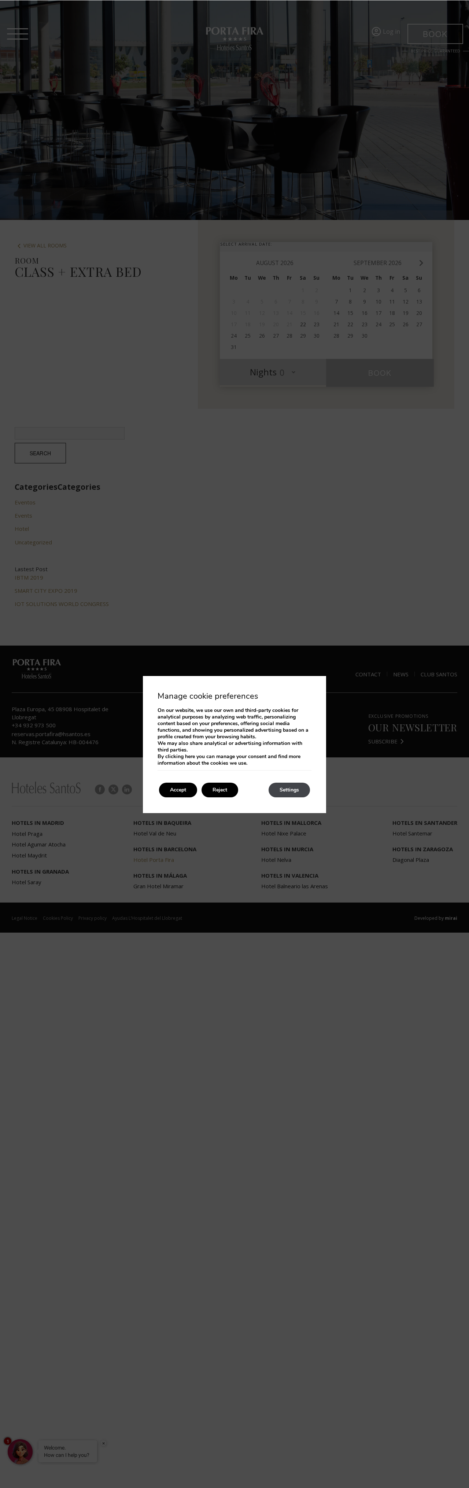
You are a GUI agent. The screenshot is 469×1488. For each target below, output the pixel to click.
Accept (178, 789)
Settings (289, 789)
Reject (220, 789)
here (190, 756)
